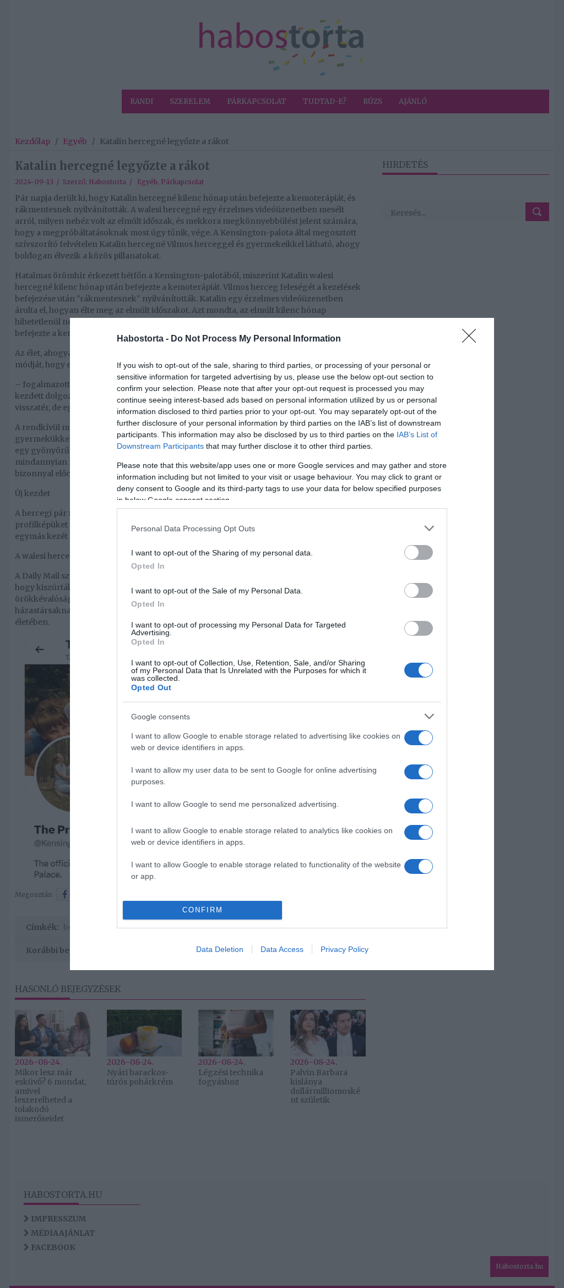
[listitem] (282, 528)
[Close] (472, 339)
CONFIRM (202, 910)
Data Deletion (219, 949)
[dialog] (282, 644)
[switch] (418, 552)
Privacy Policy (344, 949)
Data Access (282, 949)
